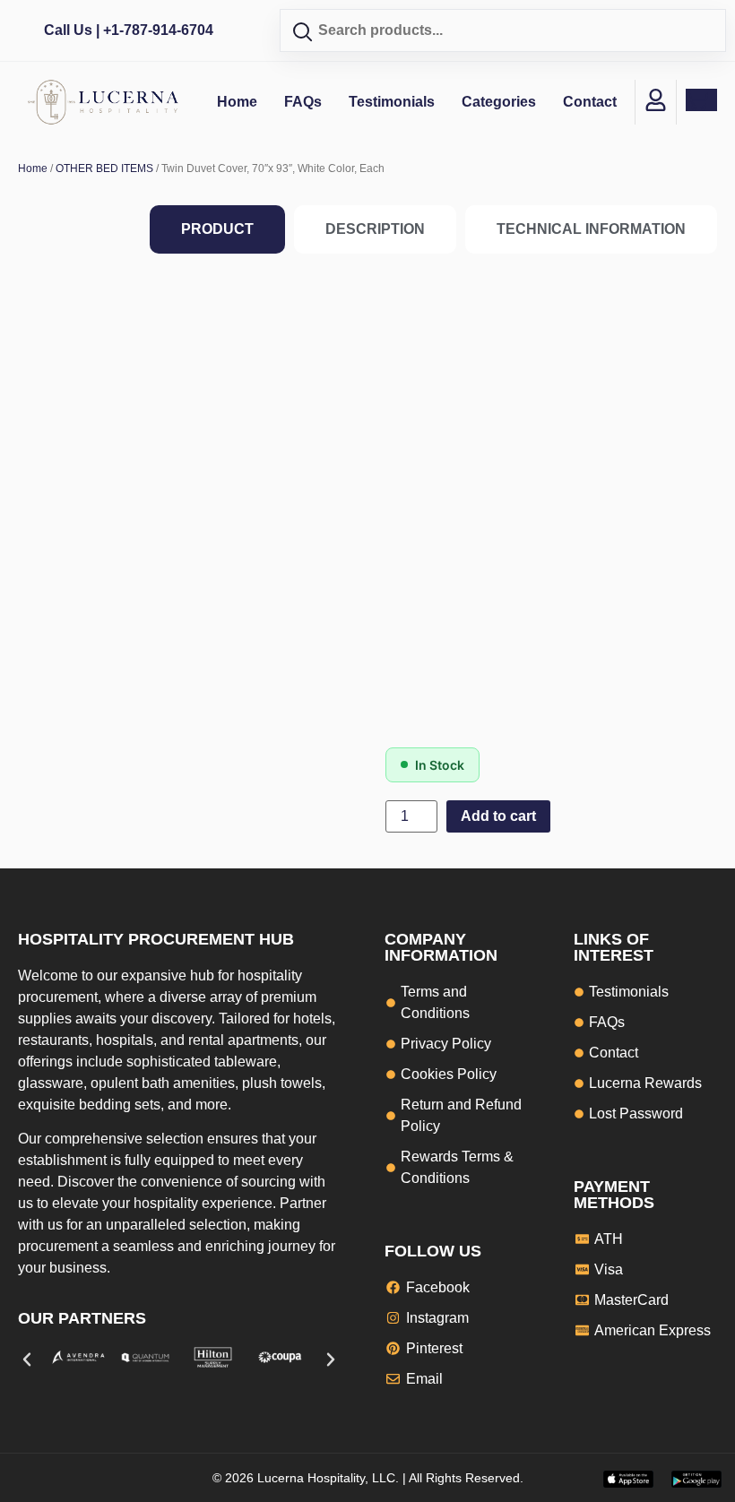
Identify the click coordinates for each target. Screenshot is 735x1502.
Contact (590, 101)
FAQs (303, 101)
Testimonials (392, 101)
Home (237, 101)
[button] (27, 1359)
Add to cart (498, 816)
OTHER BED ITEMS (104, 168)
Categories (499, 101)
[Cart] (701, 100)
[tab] (217, 229)
